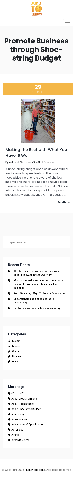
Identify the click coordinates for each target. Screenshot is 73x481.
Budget (16, 340)
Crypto (16, 351)
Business (17, 346)
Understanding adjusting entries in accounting (34, 300)
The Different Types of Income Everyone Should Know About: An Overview (37, 273)
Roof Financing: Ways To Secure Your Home (39, 293)
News (15, 361)
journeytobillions (35, 470)
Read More (64, 202)
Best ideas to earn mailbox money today (37, 308)
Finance (49, 162)
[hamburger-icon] (67, 21)
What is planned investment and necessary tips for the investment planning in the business (38, 284)
